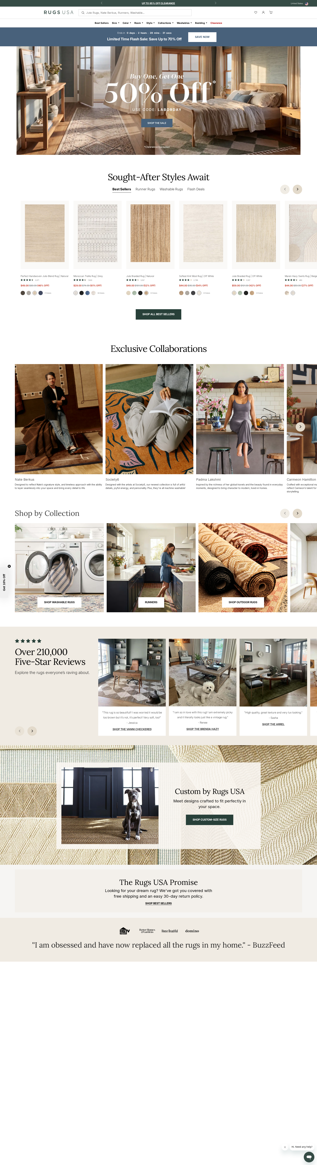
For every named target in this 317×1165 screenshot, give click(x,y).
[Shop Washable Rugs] (59, 567)
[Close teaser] (9, 566)
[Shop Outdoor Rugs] (242, 567)
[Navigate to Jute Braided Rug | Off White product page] (256, 231)
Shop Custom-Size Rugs (210, 819)
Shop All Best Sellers (158, 314)
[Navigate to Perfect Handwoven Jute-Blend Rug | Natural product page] (45, 231)
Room (137, 22)
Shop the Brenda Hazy (202, 729)
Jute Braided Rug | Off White (247, 276)
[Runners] (151, 567)
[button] (4, 582)
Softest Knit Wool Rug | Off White (196, 276)
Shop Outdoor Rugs (243, 602)
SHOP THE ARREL (273, 724)
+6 (100, 293)
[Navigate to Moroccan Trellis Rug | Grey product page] (97, 231)
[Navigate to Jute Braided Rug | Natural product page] (150, 231)
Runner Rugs (145, 189)
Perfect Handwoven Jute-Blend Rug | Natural (44, 276)
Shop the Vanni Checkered (132, 729)
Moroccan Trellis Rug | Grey (88, 276)
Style (149, 22)
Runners (151, 602)
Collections (164, 22)
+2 (153, 293)
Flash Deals (196, 189)
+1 (47, 293)
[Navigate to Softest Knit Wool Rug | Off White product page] (203, 231)
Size (114, 22)
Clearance (216, 22)
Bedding (200, 22)
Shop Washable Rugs (59, 602)
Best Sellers (102, 22)
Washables (183, 22)
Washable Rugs (171, 189)
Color (126, 22)
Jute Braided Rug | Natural (140, 276)
